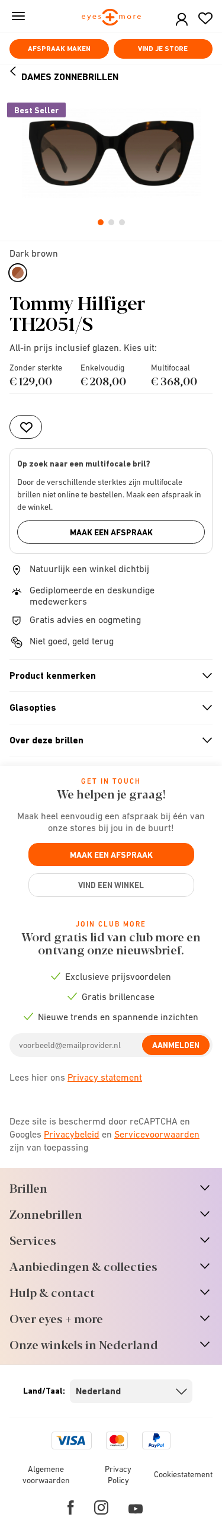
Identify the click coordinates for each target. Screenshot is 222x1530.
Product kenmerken (105, 676)
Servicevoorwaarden (157, 1134)
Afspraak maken (59, 48)
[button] (182, 20)
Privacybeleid (71, 1134)
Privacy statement (104, 1077)
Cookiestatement (183, 1474)
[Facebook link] (70, 1507)
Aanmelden (176, 1045)
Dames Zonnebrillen (69, 76)
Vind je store (163, 48)
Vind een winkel (111, 885)
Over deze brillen (105, 740)
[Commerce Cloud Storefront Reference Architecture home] (111, 18)
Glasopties (105, 708)
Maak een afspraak (111, 532)
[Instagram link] (101, 1507)
